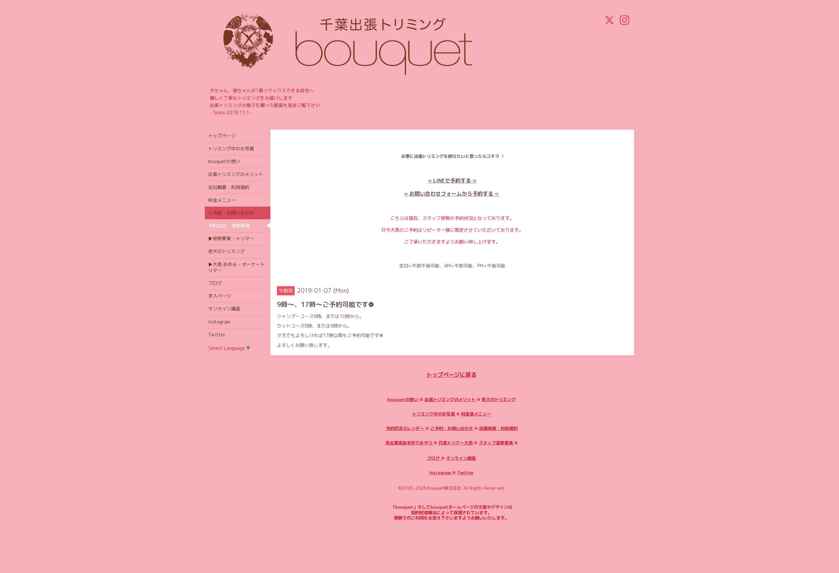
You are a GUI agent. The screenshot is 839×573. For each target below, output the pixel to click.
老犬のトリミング (499, 399)
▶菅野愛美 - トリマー (231, 238)
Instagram (440, 473)
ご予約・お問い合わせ (452, 428)
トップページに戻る (451, 375)
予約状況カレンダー (405, 428)
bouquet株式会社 (444, 488)
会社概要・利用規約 (228, 187)
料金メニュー (222, 200)
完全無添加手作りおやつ (409, 443)
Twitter (465, 473)
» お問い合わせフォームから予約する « (451, 193)
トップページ (222, 136)
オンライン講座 (461, 458)
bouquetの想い (403, 399)
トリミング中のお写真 (434, 414)
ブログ (434, 458)
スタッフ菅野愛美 (496, 443)
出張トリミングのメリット (450, 399)
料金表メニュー (476, 414)
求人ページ (219, 296)
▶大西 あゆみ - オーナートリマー (236, 267)
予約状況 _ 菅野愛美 (229, 226)
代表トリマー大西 (456, 443)
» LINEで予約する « (452, 180)
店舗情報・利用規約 (498, 428)
